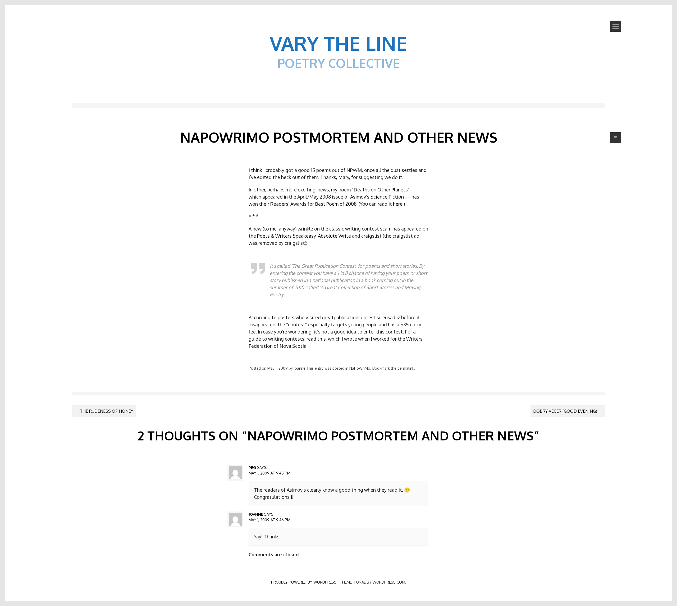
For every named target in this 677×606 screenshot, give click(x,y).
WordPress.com (389, 582)
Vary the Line (338, 43)
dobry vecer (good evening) (567, 411)
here (397, 204)
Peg (252, 467)
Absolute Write (334, 236)
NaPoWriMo (359, 368)
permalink (405, 368)
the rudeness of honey (104, 411)
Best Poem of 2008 (335, 204)
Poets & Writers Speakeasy (286, 236)
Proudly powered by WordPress (303, 582)
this (321, 339)
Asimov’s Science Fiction (377, 197)
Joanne (256, 514)
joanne (299, 368)
